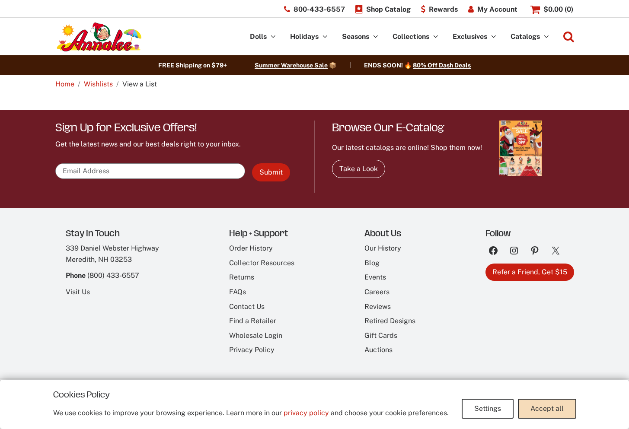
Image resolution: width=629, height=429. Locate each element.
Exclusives (470, 36)
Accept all (547, 408)
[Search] (568, 37)
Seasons (355, 36)
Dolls (258, 36)
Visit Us (78, 292)
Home (64, 84)
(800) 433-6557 (113, 275)
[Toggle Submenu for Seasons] (375, 37)
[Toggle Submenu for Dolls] (273, 37)
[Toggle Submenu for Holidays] (325, 37)
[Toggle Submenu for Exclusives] (493, 37)
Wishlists (98, 84)
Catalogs (525, 36)
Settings (487, 408)
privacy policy (306, 413)
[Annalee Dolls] (98, 36)
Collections (411, 36)
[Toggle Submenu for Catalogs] (546, 37)
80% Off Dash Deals (442, 65)
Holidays (304, 36)
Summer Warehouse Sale (291, 65)
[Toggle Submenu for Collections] (435, 37)
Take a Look (358, 169)
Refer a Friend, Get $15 (529, 272)
